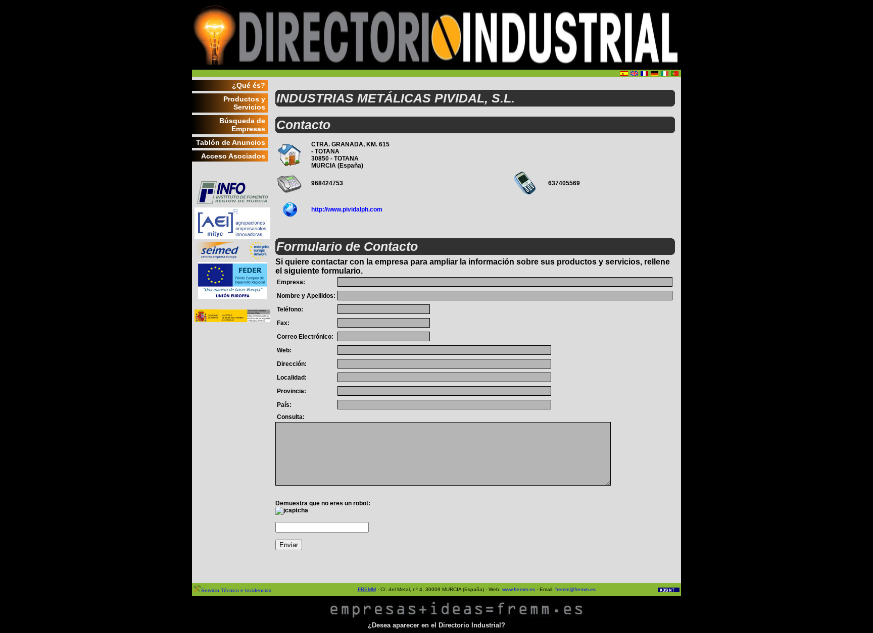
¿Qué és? (248, 85)
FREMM (367, 589)
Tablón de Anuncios (230, 142)
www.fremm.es (518, 589)
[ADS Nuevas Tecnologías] (669, 590)
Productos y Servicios (244, 103)
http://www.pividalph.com (346, 209)
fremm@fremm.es (575, 589)
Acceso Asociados (233, 156)
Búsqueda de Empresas (242, 125)
